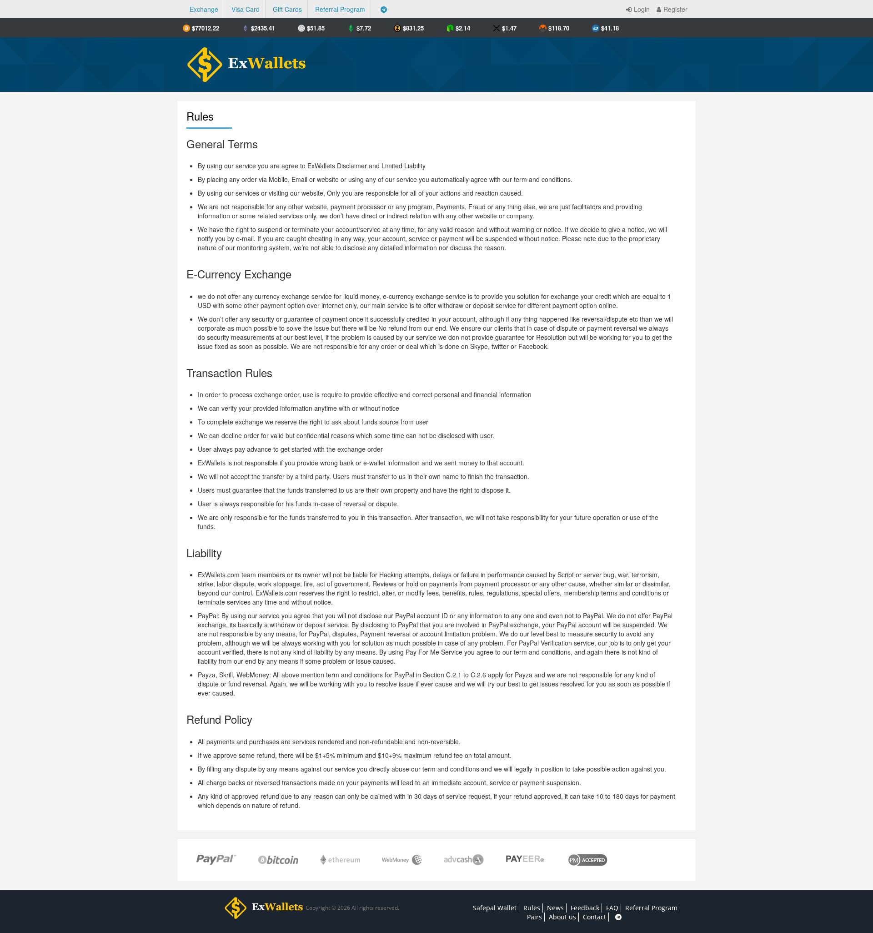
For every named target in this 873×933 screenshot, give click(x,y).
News (555, 907)
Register (675, 9)
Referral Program (340, 9)
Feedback (585, 907)
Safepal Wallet (495, 907)
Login (642, 9)
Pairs (534, 917)
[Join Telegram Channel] (384, 9)
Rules (531, 907)
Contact (594, 917)
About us (562, 917)
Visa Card (245, 9)
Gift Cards (287, 9)
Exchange (204, 9)
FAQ (612, 907)
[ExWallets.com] (242, 61)
